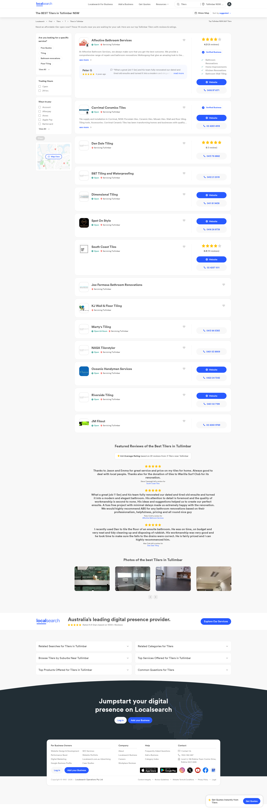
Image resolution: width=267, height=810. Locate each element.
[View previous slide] (150, 597)
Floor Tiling (46, 63)
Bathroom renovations (50, 58)
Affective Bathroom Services (153, 518)
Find (50, 21)
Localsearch (40, 21)
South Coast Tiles (153, 483)
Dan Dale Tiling (153, 545)
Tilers (58, 21)
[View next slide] (156, 597)
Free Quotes (46, 48)
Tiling (43, 53)
